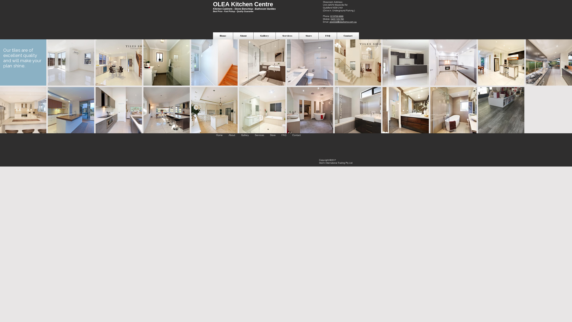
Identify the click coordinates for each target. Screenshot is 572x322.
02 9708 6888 (336, 16)
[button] (265, 35)
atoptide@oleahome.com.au (343, 21)
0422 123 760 (337, 19)
